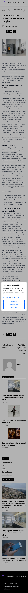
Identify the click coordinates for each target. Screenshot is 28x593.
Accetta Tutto (14, 307)
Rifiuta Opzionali (14, 304)
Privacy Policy (15, 297)
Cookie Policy (6, 297)
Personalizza (14, 301)
